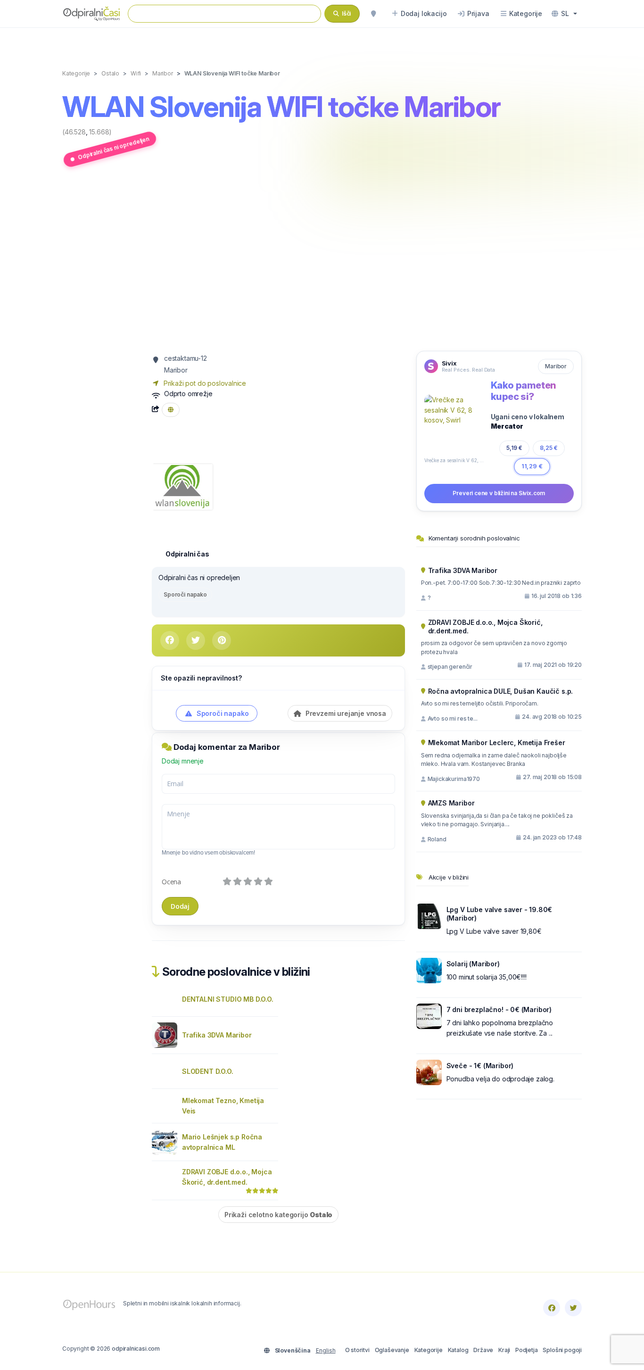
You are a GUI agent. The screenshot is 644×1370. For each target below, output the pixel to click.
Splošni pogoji (562, 1349)
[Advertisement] (322, 261)
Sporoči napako (185, 594)
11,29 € (532, 466)
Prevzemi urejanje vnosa (345, 713)
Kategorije (428, 1349)
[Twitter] (573, 1307)
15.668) (100, 132)
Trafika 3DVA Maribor (217, 1035)
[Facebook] (551, 1307)
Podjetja (526, 1349)
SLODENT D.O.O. (207, 1071)
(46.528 (74, 132)
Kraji (504, 1349)
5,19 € (514, 447)
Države (483, 1349)
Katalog (458, 1349)
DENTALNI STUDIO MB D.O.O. (227, 999)
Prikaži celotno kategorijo (278, 1215)
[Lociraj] (373, 14)
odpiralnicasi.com (136, 1348)
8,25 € (549, 447)
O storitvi (357, 1349)
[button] (564, 14)
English (326, 1350)
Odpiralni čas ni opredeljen (113, 148)
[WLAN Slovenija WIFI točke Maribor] (182, 486)
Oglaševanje (392, 1349)
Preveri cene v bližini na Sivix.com (499, 493)
